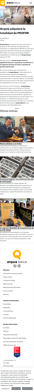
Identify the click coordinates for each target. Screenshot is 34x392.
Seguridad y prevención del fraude (14, 338)
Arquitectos (7, 304)
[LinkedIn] (15, 265)
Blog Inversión (8, 284)
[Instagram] (19, 266)
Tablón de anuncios (9, 345)
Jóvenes (6, 314)
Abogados (6, 307)
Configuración (5, 388)
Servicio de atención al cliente (13, 341)
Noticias (6, 294)
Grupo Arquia (7, 277)
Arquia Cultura (8, 291)
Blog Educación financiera (11, 287)
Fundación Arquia (9, 280)
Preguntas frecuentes (10, 334)
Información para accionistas (13, 273)
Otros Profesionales (9, 318)
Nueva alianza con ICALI (11, 143)
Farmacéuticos (8, 311)
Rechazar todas (27, 388)
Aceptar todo (16, 388)
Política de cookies (8, 366)
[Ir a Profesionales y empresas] (13, 3)
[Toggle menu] (31, 2)
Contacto (6, 327)
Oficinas (6, 331)
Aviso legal (6, 362)
